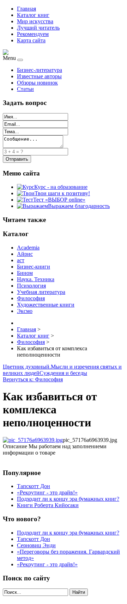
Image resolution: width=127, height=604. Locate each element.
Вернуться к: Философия (33, 379)
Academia (28, 248)
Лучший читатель (38, 28)
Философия (31, 298)
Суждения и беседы (63, 373)
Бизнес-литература (39, 70)
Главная (26, 9)
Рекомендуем (33, 34)
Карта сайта (31, 40)
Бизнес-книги (33, 267)
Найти (78, 592)
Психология (31, 286)
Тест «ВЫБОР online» (59, 200)
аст (20, 260)
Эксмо (24, 311)
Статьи (25, 89)
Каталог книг (33, 15)
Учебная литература (41, 292)
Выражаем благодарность (79, 206)
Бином (25, 273)
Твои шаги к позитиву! (62, 193)
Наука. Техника (35, 279)
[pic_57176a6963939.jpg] (33, 440)
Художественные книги (45, 305)
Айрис (25, 254)
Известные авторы (39, 76)
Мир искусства (35, 21)
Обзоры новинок (37, 83)
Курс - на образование (60, 187)
